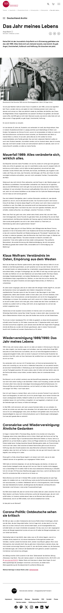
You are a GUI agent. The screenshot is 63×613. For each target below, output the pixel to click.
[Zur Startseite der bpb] (10, 7)
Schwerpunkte (35, 10)
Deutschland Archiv (23, 10)
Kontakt (49, 599)
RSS (43, 599)
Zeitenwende (44, 10)
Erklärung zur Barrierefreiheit (38, 602)
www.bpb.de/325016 (11, 560)
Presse (56, 599)
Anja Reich (8, 32)
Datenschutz (18, 599)
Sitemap (27, 599)
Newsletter (35, 599)
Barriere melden (21, 602)
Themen (5, 10)
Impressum (8, 599)
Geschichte (12, 10)
